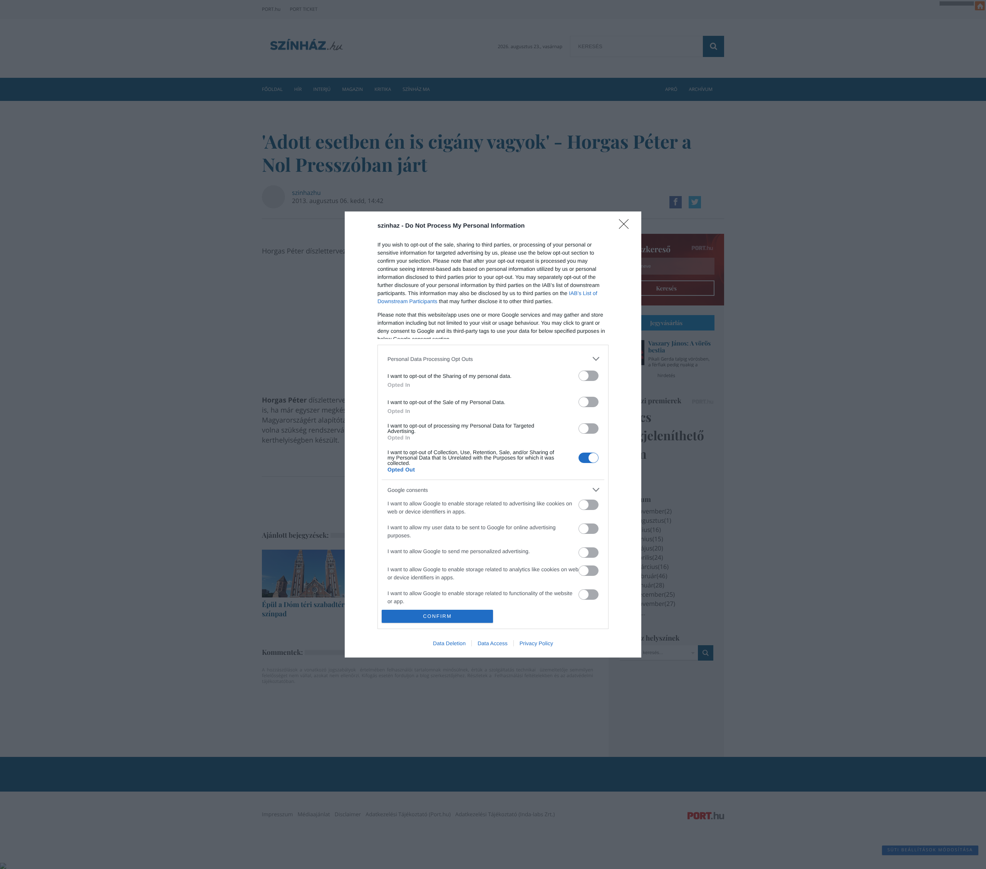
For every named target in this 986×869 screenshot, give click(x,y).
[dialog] (493, 434)
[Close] (626, 226)
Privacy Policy (536, 643)
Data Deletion (449, 643)
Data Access (493, 643)
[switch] (589, 376)
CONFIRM (437, 616)
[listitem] (493, 359)
